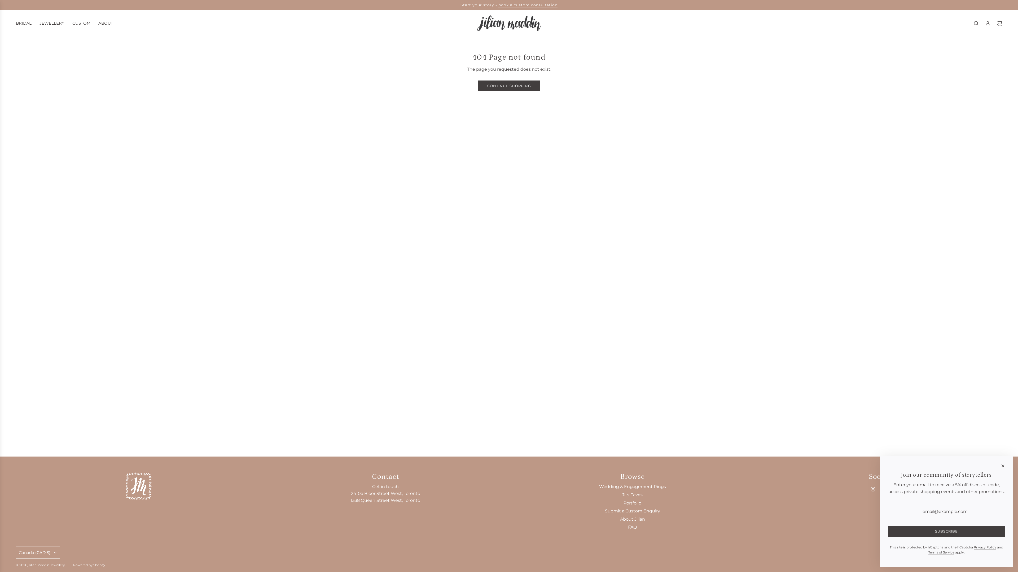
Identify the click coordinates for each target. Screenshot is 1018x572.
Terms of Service (941, 552)
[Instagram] (873, 489)
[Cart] (999, 23)
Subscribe (946, 531)
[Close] (1003, 466)
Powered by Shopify (89, 565)
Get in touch (385, 486)
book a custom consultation (528, 5)
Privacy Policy (985, 547)
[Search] (976, 23)
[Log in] (988, 23)
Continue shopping (509, 86)
